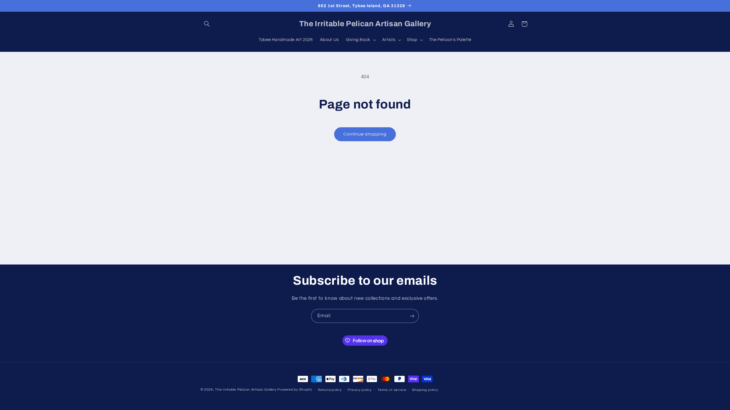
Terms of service (392, 389)
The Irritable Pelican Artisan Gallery (245, 389)
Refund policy (330, 389)
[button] (207, 23)
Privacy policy (360, 389)
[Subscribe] (412, 316)
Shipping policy (425, 389)
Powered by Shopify (294, 389)
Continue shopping (365, 134)
